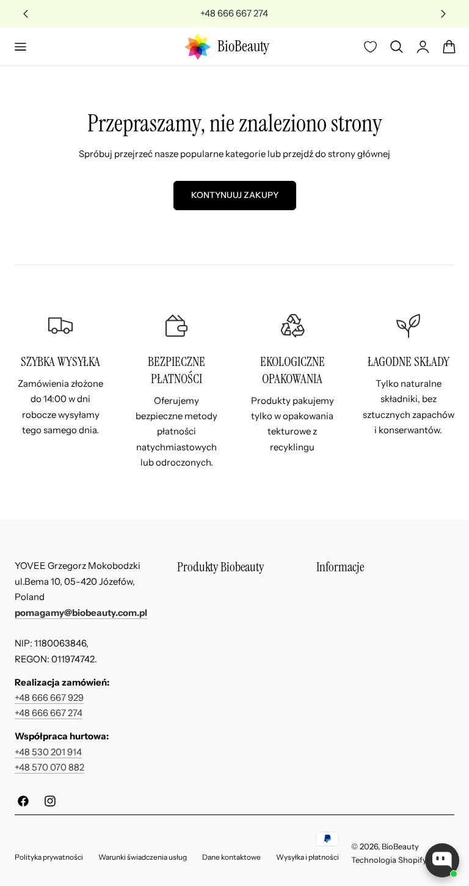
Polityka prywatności (49, 857)
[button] (20, 46)
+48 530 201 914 (48, 752)
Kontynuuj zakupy (234, 195)
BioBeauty (400, 846)
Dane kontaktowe (231, 857)
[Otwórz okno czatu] (442, 860)
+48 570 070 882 (49, 767)
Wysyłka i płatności (307, 857)
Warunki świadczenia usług (142, 857)
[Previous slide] (26, 13)
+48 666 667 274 (48, 713)
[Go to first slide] (443, 13)
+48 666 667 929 (49, 697)
